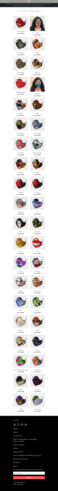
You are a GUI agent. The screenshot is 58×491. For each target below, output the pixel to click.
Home (18, 11)
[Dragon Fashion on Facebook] (18, 424)
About (15, 466)
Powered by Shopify (18, 484)
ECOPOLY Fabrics (18, 445)
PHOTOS (15, 448)
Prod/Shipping (18, 452)
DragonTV (16, 462)
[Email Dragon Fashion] (26, 424)
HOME (15, 432)
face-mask (31, 11)
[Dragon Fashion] (29, 1)
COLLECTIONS (17, 436)
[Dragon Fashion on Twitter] (15, 424)
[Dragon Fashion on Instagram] (22, 424)
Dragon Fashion (21, 482)
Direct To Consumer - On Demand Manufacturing (25, 440)
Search (15, 429)
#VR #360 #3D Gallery (20, 459)
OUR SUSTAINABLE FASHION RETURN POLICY (27, 455)
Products (24, 11)
